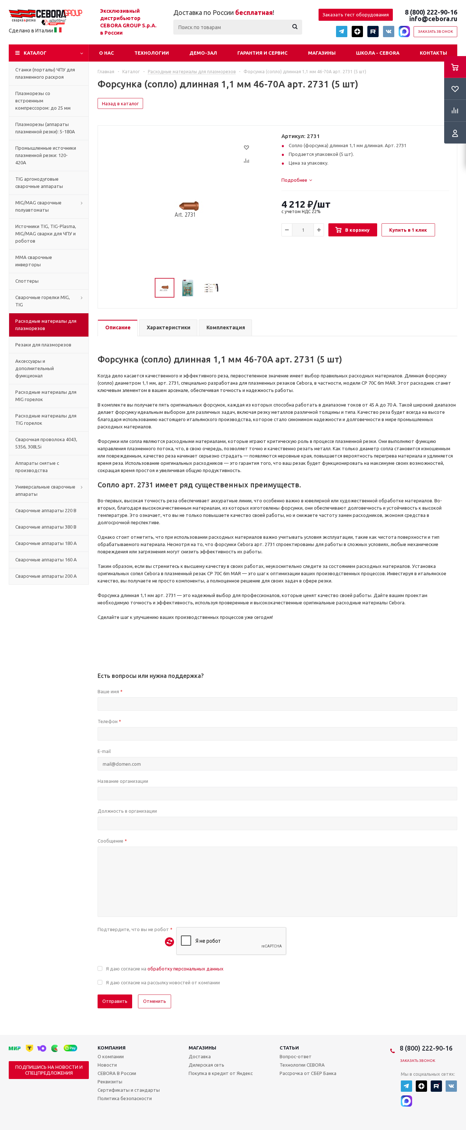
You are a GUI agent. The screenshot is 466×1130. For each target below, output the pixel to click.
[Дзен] (357, 31)
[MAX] (404, 31)
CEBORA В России (117, 1073)
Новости (107, 1064)
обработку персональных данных (185, 968)
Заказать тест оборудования (356, 14)
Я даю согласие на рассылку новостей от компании (163, 982)
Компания (112, 1047)
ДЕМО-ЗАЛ (203, 52)
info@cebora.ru (433, 18)
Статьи (289, 1047)
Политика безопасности (125, 1098)
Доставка (200, 1056)
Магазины (322, 52)
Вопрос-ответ (296, 1056)
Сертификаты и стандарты (129, 1089)
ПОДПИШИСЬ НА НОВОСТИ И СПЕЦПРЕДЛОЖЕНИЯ (49, 1069)
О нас (106, 52)
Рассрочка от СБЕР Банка (308, 1073)
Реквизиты (110, 1081)
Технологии (151, 52)
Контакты (433, 52)
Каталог (35, 52)
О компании (111, 1056)
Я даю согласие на (165, 968)
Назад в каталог (120, 103)
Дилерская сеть (206, 1064)
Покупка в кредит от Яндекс (221, 1073)
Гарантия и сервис (262, 52)
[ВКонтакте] (388, 31)
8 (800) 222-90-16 (431, 12)
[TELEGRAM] (341, 31)
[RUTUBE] (373, 31)
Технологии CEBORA (302, 1064)
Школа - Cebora (377, 52)
